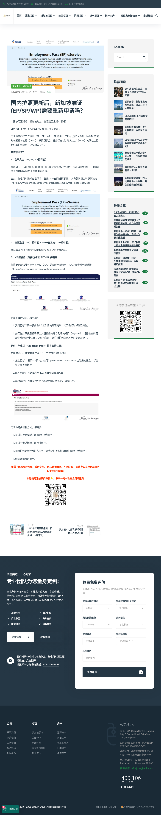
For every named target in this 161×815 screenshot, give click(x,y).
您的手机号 (121, 634)
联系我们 (45, 637)
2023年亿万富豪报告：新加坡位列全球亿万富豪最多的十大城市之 (39, 532)
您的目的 (120, 617)
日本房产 (61, 748)
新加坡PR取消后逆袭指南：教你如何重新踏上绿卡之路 (126, 283)
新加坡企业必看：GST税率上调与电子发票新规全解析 (127, 244)
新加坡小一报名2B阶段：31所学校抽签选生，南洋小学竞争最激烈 (127, 234)
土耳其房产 (62, 743)
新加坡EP (36, 753)
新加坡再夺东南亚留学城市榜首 (126, 252)
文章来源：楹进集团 (21, 86)
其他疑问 (87, 650)
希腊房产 (61, 753)
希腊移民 (36, 743)
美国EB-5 (36, 737)
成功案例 (11, 743)
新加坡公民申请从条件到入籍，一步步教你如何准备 (136, 156)
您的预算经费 (89, 617)
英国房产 (61, 737)
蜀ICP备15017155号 (106, 807)
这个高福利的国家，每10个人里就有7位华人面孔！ (136, 92)
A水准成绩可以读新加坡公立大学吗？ (126, 214)
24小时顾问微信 (76, 4)
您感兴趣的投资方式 (126, 601)
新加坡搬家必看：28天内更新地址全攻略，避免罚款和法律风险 (136, 181)
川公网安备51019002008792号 (138, 806)
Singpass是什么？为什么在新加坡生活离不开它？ (136, 143)
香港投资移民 (38, 748)
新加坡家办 (37, 732)
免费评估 (92, 672)
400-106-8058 (22, 4)
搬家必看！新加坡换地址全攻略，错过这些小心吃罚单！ (136, 105)
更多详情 (16, 637)
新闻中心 (11, 753)
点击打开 (31, 660)
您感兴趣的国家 (90, 601)
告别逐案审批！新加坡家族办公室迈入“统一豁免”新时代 (127, 272)
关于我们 (11, 732)
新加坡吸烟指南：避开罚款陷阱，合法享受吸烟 (136, 130)
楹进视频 (11, 748)
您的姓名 (87, 634)
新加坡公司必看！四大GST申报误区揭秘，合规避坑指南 (126, 261)
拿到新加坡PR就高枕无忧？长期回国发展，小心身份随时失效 (127, 223)
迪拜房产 (61, 732)
